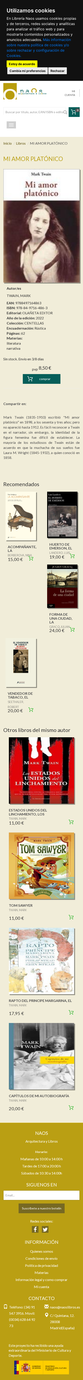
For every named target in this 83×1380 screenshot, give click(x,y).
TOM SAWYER (21, 905)
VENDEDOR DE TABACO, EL (20, 695)
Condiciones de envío (41, 1258)
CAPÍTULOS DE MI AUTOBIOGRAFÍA (39, 1096)
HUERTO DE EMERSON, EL (60, 546)
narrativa (13, 348)
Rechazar (57, 71)
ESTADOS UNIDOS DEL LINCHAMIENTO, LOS (28, 812)
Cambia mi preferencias (28, 71)
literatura (14, 343)
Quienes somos (41, 1251)
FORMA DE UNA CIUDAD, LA (60, 618)
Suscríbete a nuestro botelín (41, 1208)
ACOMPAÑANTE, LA (22, 549)
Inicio (7, 143)
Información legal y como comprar (41, 1279)
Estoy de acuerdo (22, 64)
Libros (21, 143)
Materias (41, 1272)
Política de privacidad (41, 1265)
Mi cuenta (41, 1287)
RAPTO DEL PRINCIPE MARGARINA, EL (40, 1000)
